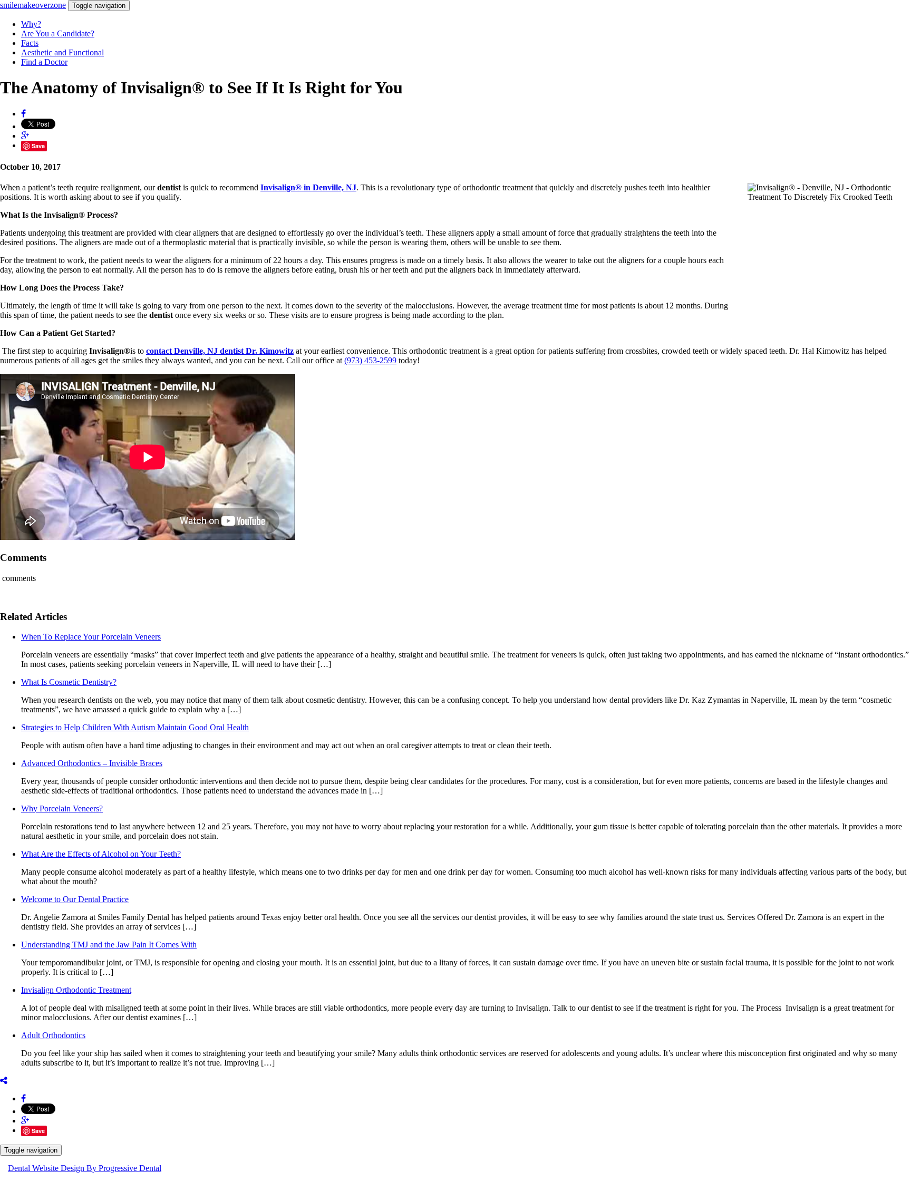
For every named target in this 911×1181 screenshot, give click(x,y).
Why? (31, 24)
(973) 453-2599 (370, 360)
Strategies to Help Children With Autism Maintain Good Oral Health (135, 727)
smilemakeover (33, 5)
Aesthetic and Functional (62, 52)
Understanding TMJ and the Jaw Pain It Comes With (109, 944)
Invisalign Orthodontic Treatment (76, 989)
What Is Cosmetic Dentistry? (69, 681)
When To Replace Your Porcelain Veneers (91, 636)
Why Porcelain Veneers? (62, 808)
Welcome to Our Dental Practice (75, 899)
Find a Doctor (44, 61)
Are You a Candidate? (57, 33)
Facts (29, 42)
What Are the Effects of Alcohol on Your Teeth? (101, 853)
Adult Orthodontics (53, 1035)
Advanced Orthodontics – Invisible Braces (91, 763)
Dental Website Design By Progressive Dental (84, 1168)
